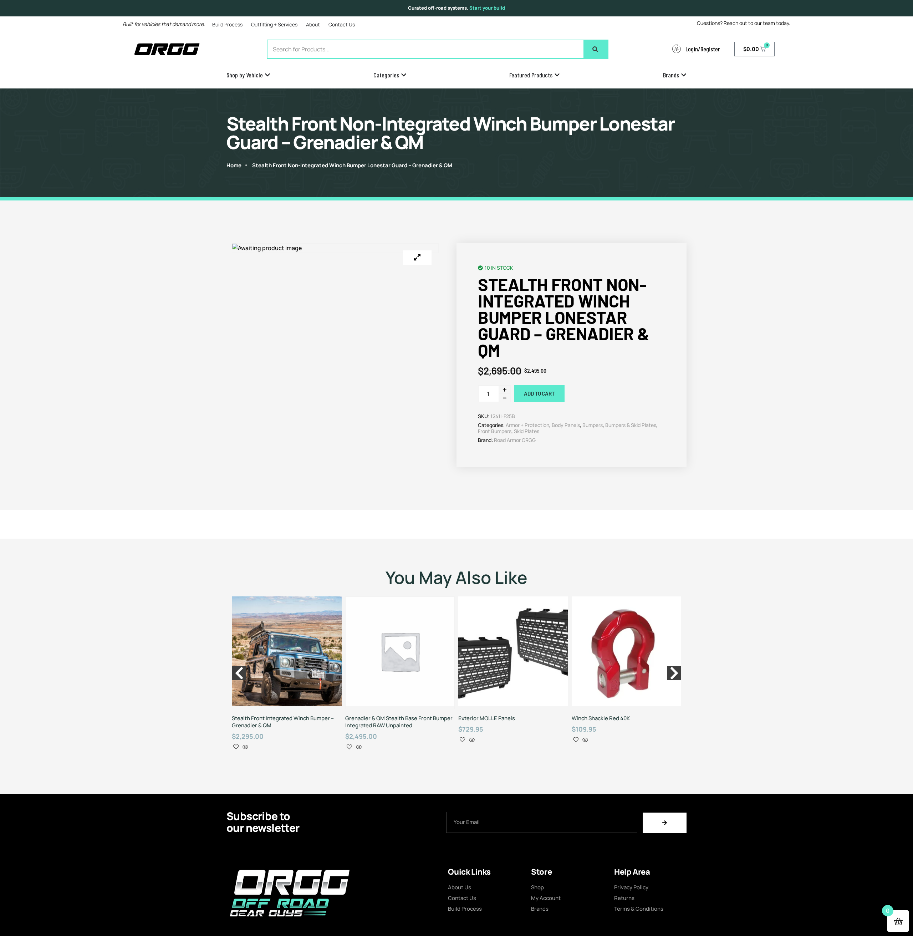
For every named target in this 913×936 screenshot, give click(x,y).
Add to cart (539, 393)
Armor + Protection (527, 425)
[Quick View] (245, 747)
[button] (239, 673)
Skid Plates (526, 431)
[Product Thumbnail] (417, 257)
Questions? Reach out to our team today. (743, 23)
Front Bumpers (494, 431)
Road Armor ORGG (515, 440)
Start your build (487, 8)
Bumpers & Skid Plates (630, 425)
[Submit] (665, 823)
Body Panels (566, 425)
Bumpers (592, 425)
